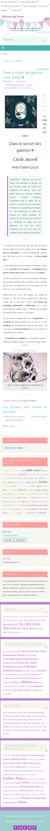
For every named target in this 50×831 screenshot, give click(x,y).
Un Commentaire (42, 69)
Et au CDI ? (44, 6)
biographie (29, 474)
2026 (20, 632)
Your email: (7, 531)
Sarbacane (37, 686)
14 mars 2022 (21, 81)
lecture (14, 494)
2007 (39, 620)
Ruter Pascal (12, 794)
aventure (23, 474)
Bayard (21, 655)
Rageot (11, 686)
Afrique (23, 470)
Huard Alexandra (30, 779)
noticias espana (25, 716)
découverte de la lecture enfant (14, 730)
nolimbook (36, 723)
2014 (36, 624)
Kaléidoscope (11, 674)
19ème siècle (6, 470)
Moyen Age (13, 497)
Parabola (29, 822)
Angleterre (44, 470)
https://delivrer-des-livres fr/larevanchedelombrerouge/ (23, 712)
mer (46, 494)
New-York (36, 497)
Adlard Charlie (7, 755)
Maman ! (5, 11)
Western (36, 513)
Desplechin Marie (28, 771)
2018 (25, 628)
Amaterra (12, 426)
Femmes (25, 486)
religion (9, 505)
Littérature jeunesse (11, 6)
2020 (37, 629)
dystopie (20, 478)
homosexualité (14, 490)
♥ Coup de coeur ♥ (25, 88)
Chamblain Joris (20, 767)
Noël (41, 497)
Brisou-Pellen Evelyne (32, 759)
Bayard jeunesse (30, 655)
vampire (45, 509)
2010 (10, 624)
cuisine (4, 478)
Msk (19, 682)
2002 (21, 620)
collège (38, 474)
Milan (15, 682)
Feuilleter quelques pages (13, 401)
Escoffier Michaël (9, 774)
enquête (10, 482)
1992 (33, 616)
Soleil (11, 690)
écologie (30, 478)
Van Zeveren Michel (14, 798)
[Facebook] (15, 828)
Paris (7, 501)
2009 (5, 625)
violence (19, 513)
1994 (39, 616)
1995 (42, 616)
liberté (18, 494)
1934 (4, 616)
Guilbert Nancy (14, 778)
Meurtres (5, 497)
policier (24, 501)
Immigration (44, 490)
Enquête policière (19, 482)
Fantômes (19, 486)
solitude (12, 509)
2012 (22, 624)
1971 (19, 616)
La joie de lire (34, 674)
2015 (6, 628)
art (17, 474)
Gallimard (20, 667)
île (27, 490)
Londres (26, 494)
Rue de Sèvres (27, 686)
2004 (28, 620)
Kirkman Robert (40, 779)
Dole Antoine (38, 771)
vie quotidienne (12, 513)
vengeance (5, 513)
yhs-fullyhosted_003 (11, 716)
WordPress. (39, 822)
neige (32, 497)
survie (29, 509)
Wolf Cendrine (11, 802)
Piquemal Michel (14, 790)
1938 (10, 616)
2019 (31, 628)
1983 (27, 616)
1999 (11, 620)
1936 (7, 616)
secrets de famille (42, 505)
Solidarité (6, 509)
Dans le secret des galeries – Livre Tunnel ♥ (24, 75)
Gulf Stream (34, 671)
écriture (35, 478)
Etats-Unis (34, 482)
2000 (14, 620)
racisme (5, 505)
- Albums (28, 85)
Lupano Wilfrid (21, 782)
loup (30, 494)
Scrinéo (5, 690)
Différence (14, 478)
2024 (13, 632)
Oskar (34, 682)
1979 (22, 616)
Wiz (9, 694)
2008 (43, 620)
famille (43, 481)
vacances (41, 509)
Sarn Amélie (20, 794)
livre (22, 494)
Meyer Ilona (40, 783)
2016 (13, 628)
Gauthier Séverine (32, 774)
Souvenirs (24, 509)
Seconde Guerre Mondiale (30, 505)
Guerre (34, 486)
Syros (15, 690)
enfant (46, 478)
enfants (5, 482)
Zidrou (22, 802)
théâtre (33, 509)
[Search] (44, 40)
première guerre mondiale (39, 501)
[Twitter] (20, 828)
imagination (38, 490)
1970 (16, 616)
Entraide (28, 482)
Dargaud (19, 659)
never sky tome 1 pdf (38, 727)
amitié (28, 470)
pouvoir (29, 501)
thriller (36, 509)
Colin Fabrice (30, 767)
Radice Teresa (35, 791)
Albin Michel (27, 651)
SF (3, 509)
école (25, 478)
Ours (4, 501)
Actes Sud (6, 651)
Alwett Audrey (31, 755)
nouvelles (45, 497)
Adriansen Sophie (18, 755)
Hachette (43, 670)
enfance (41, 478)
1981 (24, 616)
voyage (24, 513)
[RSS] (25, 828)
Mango (39, 678)
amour (37, 470)
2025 (17, 632)
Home (5, 54)
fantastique (7, 486)
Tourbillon (35, 690)
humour (22, 489)
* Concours (16, 11)
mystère (25, 497)
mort (8, 497)
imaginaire (31, 490)
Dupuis (14, 663)
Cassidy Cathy (14, 763)
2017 (19, 628)
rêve (12, 505)
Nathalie (9, 81)
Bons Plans (7, 559)
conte (42, 474)
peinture (11, 501)
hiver (9, 490)
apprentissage (13, 474)
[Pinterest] (34, 828)
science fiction (18, 505)
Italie (6, 494)
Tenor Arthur (35, 794)
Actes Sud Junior (15, 651)
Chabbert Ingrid (8, 767)
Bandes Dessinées (9, 2)
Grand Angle (25, 671)
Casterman (9, 658)
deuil (8, 478)
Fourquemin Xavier (20, 774)
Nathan (26, 682)
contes (45, 474)
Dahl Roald (18, 771)
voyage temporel (30, 513)
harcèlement (44, 486)
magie (38, 494)
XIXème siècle (42, 513)
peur (15, 501)
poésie (19, 501)
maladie (42, 494)
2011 (15, 624)
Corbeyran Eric (9, 771)
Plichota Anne (25, 790)
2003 (24, 620)
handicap (39, 486)
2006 (35, 620)
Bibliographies (30, 6)
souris (20, 509)
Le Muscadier (14, 678)
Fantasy (14, 486)
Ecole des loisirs (27, 662)
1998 (7, 620)
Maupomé (32, 783)
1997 (4, 620)
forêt (30, 486)
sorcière (16, 509)
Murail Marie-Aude (30, 786)
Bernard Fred (19, 759)
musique (19, 498)
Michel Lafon (7, 682)
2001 (18, 620)
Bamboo (14, 655)
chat (34, 474)
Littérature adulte (28, 2)
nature (29, 498)
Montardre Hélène (13, 787)
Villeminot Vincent (30, 798)
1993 (36, 616)
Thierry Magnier (24, 690)
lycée (34, 494)
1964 (13, 616)
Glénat (17, 670)
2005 (31, 620)
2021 (41, 629)
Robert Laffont (18, 686)
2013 (29, 624)
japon (10, 494)
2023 (9, 632)
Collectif (37, 767)
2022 (5, 632)
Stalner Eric (28, 794)
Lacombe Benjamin (8, 783)
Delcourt (28, 658)
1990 (30, 616)
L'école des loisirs (22, 674)
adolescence (15, 470)
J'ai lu (4, 674)
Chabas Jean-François (31, 763)
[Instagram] (30, 828)
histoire (5, 490)
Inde (4, 494)
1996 (45, 616)
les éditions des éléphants (28, 678)
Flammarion (9, 666)
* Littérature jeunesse (14, 85)
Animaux (6, 474)
